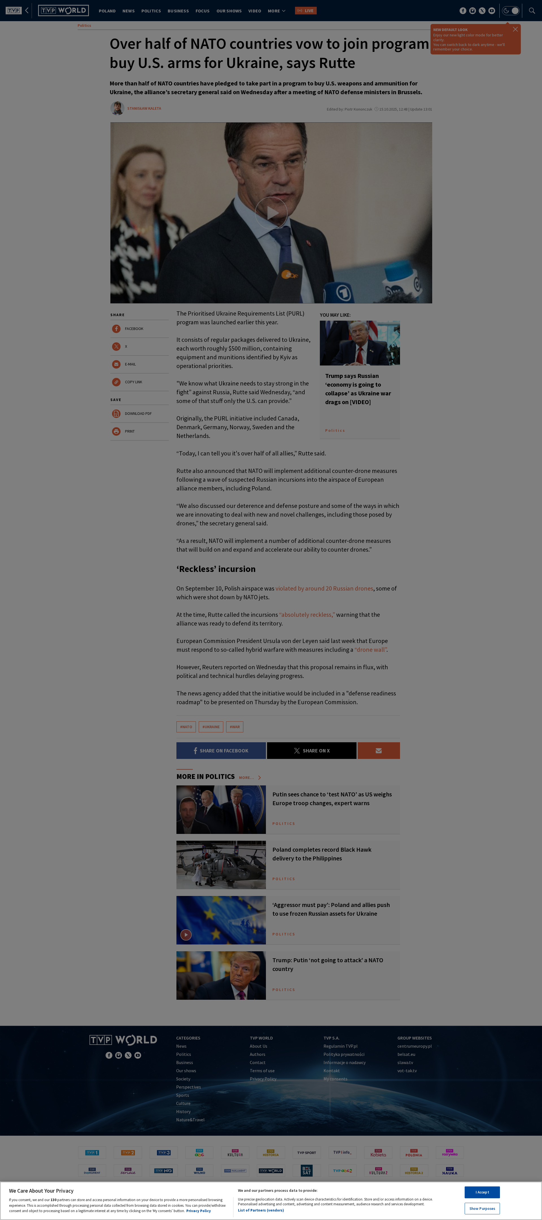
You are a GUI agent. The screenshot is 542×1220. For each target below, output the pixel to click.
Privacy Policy (198, 1210)
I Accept (482, 1192)
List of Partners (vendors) (261, 1210)
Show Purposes (482, 1208)
